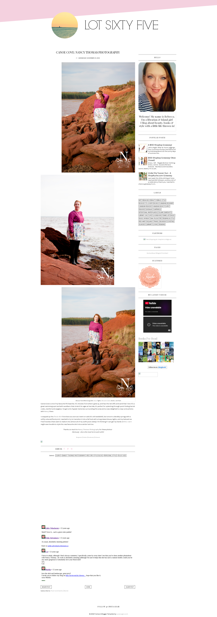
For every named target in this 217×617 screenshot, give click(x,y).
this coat (127, 422)
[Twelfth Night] (145, 359)
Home (88, 587)
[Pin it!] (71, 449)
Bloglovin (79, 437)
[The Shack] (172, 353)
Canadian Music (158, 206)
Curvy (58, 455)
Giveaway (149, 209)
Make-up (166, 215)
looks (155, 224)
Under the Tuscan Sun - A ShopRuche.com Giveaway (160, 174)
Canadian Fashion (145, 206)
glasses (142, 224)
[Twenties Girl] (163, 346)
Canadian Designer (166, 203)
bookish (163, 221)
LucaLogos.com (122, 614)
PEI (88, 455)
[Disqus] (88, 494)
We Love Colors (106, 400)
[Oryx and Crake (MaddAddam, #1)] (172, 359)
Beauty (153, 200)
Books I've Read (147, 338)
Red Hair (142, 221)
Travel (156, 221)
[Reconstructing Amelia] (159, 346)
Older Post (130, 587)
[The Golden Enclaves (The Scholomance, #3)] (150, 346)
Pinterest (97, 437)
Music (172, 215)
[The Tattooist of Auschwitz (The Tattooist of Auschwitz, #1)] (150, 359)
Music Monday (144, 218)
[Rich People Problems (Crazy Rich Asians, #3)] (167, 359)
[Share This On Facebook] (64, 449)
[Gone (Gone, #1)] (150, 353)
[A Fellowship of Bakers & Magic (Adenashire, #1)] (163, 353)
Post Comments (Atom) (59, 591)
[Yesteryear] (163, 359)
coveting (170, 221)
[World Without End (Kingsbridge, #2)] (146, 346)
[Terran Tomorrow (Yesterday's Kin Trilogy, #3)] (172, 346)
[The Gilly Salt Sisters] (154, 359)
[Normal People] (141, 346)
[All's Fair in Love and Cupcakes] (154, 353)
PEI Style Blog (97, 455)
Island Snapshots (165, 212)
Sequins (149, 221)
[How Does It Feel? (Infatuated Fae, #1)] (145, 353)
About (153, 253)
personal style (110, 455)
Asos (95, 400)
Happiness (157, 209)
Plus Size (122, 455)
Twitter (85, 437)
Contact (165, 253)
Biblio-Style (161, 200)
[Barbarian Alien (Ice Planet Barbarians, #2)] (168, 346)
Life (150, 215)
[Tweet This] (68, 449)
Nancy (46, 411)
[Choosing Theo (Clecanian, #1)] (154, 346)
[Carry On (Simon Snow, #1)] (159, 359)
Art (140, 200)
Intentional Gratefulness (148, 212)
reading (162, 224)
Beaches (146, 200)
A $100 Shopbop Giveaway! (160, 145)
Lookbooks (157, 215)
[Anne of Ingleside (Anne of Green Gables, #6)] (158, 353)
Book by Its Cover (145, 203)
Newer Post (46, 587)
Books (156, 203)
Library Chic (143, 215)
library (149, 224)
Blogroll (159, 253)
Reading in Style (169, 218)
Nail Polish (154, 218)
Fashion (141, 209)
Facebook (91, 437)
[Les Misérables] (167, 353)
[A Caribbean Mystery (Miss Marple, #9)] (141, 359)
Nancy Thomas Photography (88, 429)
